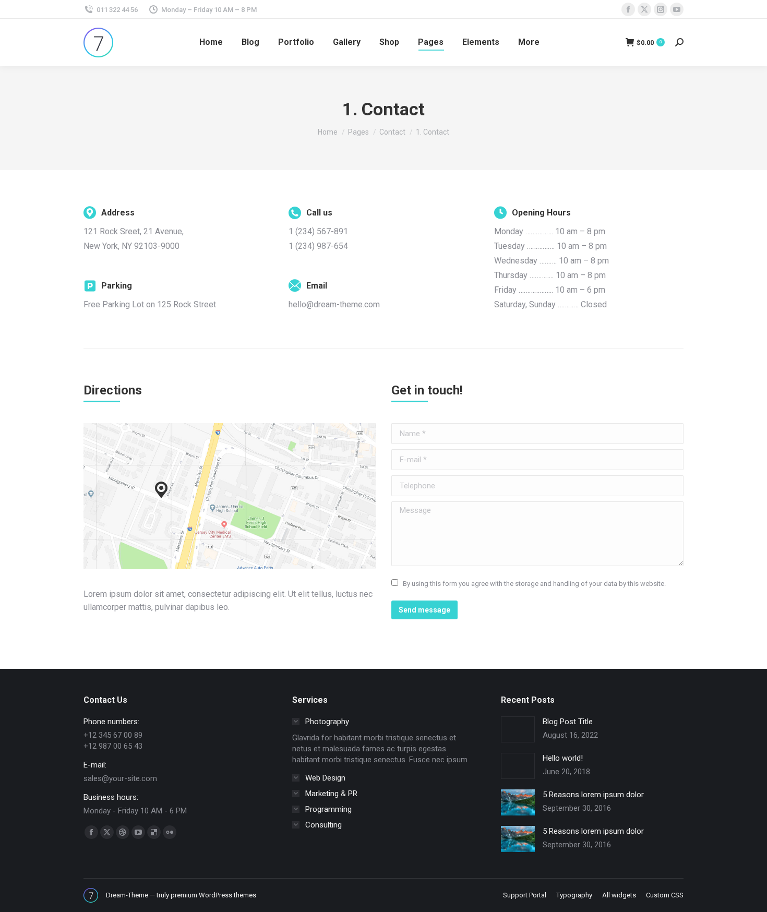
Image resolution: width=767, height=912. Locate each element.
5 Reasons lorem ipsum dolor (593, 794)
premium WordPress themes (213, 895)
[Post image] (518, 729)
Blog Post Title (568, 721)
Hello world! (563, 758)
